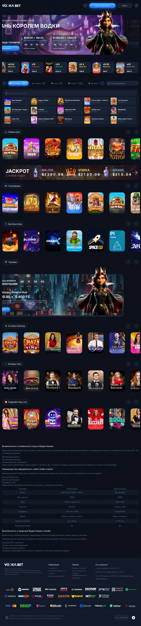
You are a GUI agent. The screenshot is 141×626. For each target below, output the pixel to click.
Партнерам (76, 578)
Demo (10, 161)
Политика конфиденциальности (79, 574)
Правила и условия (78, 568)
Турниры (52, 573)
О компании (53, 568)
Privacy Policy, (129, 576)
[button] (4, 83)
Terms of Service (101, 579)
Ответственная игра (79, 571)
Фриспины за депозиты (57, 576)
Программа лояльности (57, 571)
